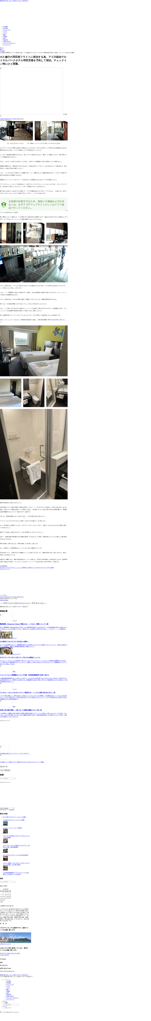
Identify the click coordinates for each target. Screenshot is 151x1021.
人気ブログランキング (5, 944)
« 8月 (1, 901)
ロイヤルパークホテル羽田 (46, 567)
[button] (22, 118)
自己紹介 (8, 994)
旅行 (6, 566)
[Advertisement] (75, 13)
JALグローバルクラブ (6, 567)
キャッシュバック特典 (18, 567)
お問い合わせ (10, 996)
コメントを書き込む (5, 770)
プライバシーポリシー (12, 997)
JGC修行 (2, 566)
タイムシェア (10, 984)
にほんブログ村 (4, 955)
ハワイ (8, 986)
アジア (8, 988)
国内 (7, 989)
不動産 (8, 991)
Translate (11, 809)
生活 (7, 992)
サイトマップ (10, 999)
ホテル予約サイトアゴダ (32, 567)
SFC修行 (8, 983)
